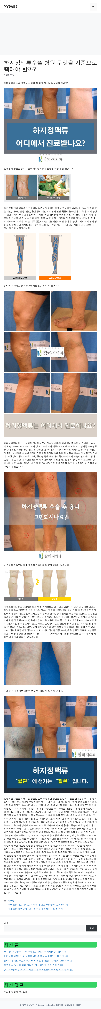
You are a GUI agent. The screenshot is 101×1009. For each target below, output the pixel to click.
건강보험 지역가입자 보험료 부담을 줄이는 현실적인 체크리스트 (36, 956)
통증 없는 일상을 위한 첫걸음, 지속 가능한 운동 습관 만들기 (34, 965)
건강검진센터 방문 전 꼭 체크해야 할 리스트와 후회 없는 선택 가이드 (38, 969)
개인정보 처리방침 (65, 1005)
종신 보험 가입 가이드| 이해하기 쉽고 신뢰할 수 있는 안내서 (37, 904)
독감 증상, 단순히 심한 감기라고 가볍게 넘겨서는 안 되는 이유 (35, 951)
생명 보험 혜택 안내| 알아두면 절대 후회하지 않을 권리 (35, 908)
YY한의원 (11, 7)
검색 (6, 923)
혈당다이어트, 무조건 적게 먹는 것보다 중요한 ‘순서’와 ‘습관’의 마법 (38, 960)
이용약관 (78, 1005)
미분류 (10, 900)
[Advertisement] (50, 32)
